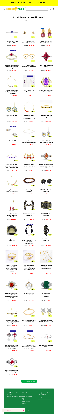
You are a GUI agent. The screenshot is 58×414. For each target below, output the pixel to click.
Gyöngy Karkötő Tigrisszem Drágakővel (29, 190)
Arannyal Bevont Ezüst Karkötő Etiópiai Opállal (46, 116)
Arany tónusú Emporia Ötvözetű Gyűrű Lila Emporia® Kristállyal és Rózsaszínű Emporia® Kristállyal (11, 268)
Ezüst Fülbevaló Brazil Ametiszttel (29, 91)
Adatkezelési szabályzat (27, 399)
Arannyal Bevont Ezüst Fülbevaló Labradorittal (11, 116)
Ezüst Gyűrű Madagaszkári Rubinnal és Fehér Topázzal (11, 371)
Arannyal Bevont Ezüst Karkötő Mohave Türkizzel (12, 190)
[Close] (23, 410)
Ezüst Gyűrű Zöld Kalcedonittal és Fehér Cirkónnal (46, 295)
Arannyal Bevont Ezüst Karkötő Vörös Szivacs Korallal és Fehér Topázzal (29, 117)
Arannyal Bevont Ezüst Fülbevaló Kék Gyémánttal (28, 42)
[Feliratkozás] (49, 397)
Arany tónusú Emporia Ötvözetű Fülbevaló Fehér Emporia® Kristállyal (46, 267)
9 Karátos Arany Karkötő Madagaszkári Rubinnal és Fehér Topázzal (12, 92)
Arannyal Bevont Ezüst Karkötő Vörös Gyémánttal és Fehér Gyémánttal (29, 347)
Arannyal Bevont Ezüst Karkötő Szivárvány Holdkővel (29, 141)
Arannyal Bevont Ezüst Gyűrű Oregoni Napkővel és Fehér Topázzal (46, 166)
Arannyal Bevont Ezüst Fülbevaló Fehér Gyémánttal (46, 321)
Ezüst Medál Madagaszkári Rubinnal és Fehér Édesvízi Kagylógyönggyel (11, 347)
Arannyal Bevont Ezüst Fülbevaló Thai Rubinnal (46, 42)
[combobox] (37, 9)
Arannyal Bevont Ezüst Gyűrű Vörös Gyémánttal (29, 321)
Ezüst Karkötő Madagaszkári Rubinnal (46, 346)
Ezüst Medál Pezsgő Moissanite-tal (29, 294)
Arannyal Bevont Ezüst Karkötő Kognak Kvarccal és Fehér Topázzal (12, 322)
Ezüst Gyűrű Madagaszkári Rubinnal (46, 66)
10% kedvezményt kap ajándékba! (12, 410)
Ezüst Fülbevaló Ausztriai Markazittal (46, 190)
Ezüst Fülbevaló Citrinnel (12, 141)
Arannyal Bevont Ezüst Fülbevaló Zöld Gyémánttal (29, 66)
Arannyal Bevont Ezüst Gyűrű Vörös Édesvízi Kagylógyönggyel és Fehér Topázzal (12, 295)
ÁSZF (23, 398)
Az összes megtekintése (29, 381)
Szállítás (24, 394)
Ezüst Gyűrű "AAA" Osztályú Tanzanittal (11, 42)
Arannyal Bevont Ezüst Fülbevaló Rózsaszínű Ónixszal (11, 215)
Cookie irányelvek (26, 401)
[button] (4, 8)
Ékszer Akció (30, 411)
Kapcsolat (24, 403)
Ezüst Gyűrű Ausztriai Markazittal (46, 214)
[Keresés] (47, 8)
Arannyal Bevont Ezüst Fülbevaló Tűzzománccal (29, 165)
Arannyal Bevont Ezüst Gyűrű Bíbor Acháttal (46, 91)
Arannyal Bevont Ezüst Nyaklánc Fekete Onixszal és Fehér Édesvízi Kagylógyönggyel (29, 241)
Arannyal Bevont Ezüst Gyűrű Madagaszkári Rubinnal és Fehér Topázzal (12, 67)
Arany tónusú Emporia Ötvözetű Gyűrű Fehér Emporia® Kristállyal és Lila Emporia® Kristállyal (29, 267)
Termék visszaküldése (27, 396)
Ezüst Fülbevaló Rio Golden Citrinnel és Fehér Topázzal (46, 141)
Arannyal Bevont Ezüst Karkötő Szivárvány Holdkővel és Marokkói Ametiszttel (12, 166)
